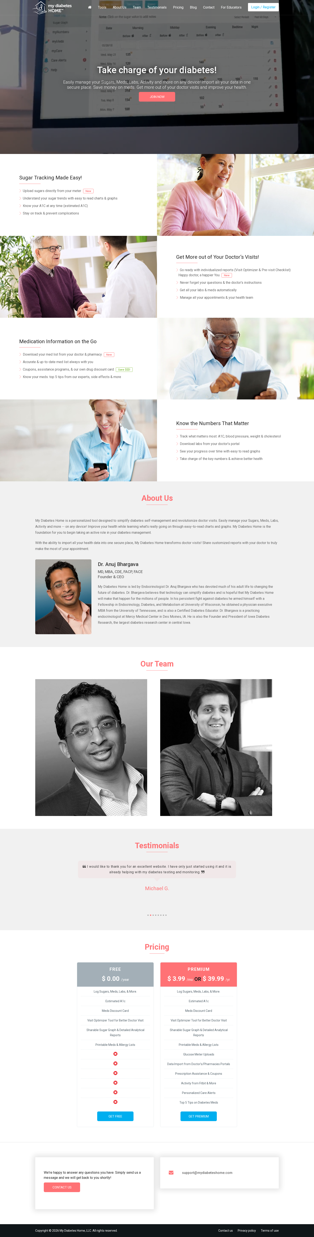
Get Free (115, 1116)
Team (137, 7)
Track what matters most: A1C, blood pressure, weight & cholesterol (230, 436)
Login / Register (263, 7)
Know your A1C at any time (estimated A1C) (55, 206)
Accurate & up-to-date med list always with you (58, 362)
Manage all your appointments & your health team (216, 298)
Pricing (178, 7)
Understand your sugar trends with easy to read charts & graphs (70, 198)
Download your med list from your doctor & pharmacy (67, 354)
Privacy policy (247, 1230)
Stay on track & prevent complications (51, 213)
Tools (102, 7)
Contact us (225, 1230)
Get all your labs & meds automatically (208, 290)
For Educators (231, 7)
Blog (193, 7)
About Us (119, 7)
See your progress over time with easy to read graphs (220, 451)
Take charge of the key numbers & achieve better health (221, 459)
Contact (208, 7)
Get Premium (199, 1116)
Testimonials (157, 7)
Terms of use (270, 1230)
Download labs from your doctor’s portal (209, 444)
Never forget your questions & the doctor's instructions (221, 283)
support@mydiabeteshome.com (207, 1173)
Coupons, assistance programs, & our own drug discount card (76, 369)
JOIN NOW (157, 97)
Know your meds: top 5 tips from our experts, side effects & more (72, 377)
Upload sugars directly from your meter (57, 191)
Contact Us (62, 1187)
